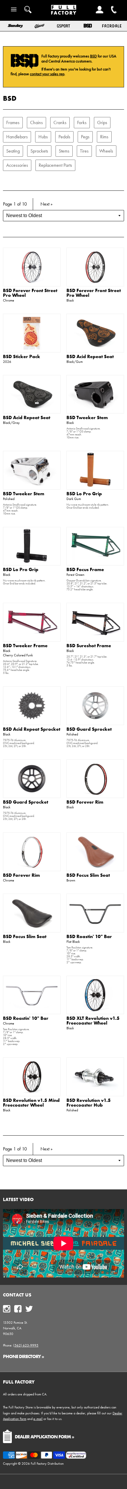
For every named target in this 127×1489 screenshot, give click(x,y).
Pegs (85, 137)
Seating (13, 151)
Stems (64, 151)
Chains (36, 122)
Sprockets (39, 151)
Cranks (59, 122)
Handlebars (17, 137)
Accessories (17, 165)
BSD (93, 56)
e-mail (38, 1419)
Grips (102, 122)
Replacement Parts (55, 165)
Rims (104, 137)
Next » (46, 204)
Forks (82, 122)
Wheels (106, 151)
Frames (12, 122)
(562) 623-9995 (25, 1345)
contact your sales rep (47, 73)
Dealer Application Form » (44, 1437)
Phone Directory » (23, 1356)
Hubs (43, 137)
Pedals (64, 137)
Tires (84, 151)
